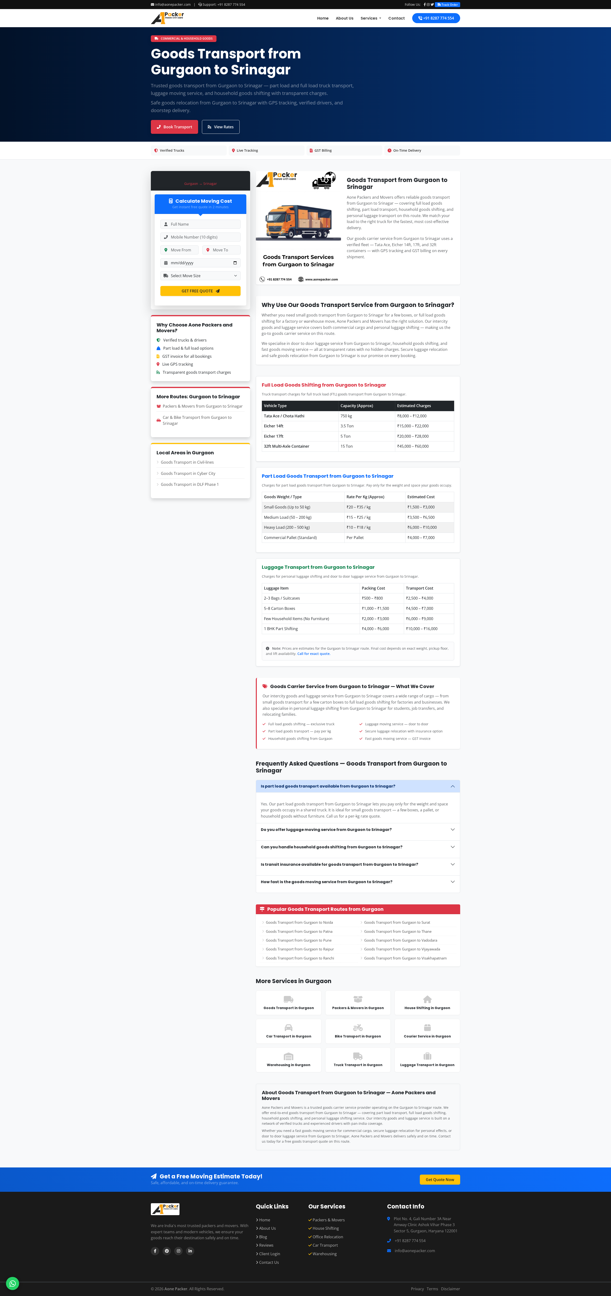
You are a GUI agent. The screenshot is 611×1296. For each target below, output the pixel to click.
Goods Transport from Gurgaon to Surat (397, 922)
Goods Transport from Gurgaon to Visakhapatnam (405, 958)
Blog (262, 1236)
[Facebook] (425, 4)
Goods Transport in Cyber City (188, 473)
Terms (432, 1288)
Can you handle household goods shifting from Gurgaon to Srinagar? (331, 847)
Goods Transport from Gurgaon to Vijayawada (402, 949)
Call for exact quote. (314, 653)
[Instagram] (428, 4)
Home (323, 18)
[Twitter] (432, 4)
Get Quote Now (440, 1179)
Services (369, 18)
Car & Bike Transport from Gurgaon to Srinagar (197, 420)
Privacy (417, 1288)
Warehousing (324, 1253)
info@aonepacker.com (173, 4)
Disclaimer (450, 1288)
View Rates (223, 127)
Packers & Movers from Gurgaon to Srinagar (203, 406)
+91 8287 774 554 (438, 18)
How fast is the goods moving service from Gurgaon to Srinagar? (326, 882)
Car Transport (325, 1245)
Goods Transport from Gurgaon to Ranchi (300, 958)
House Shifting (325, 1228)
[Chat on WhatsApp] (12, 1283)
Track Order (449, 5)
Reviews (266, 1245)
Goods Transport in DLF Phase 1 (190, 484)
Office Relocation (327, 1236)
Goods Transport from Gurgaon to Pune (299, 940)
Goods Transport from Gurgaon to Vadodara (400, 940)
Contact (396, 18)
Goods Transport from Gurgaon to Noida (299, 922)
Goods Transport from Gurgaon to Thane (398, 931)
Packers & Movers (328, 1220)
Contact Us (268, 1262)
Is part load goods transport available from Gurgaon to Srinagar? (328, 786)
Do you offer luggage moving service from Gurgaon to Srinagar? (326, 829)
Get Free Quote (198, 291)
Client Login (269, 1253)
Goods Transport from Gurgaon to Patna (299, 931)
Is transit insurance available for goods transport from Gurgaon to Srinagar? (339, 864)
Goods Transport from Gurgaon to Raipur (300, 949)
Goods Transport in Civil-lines (187, 462)
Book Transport (177, 127)
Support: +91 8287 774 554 (223, 4)
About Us (344, 18)
